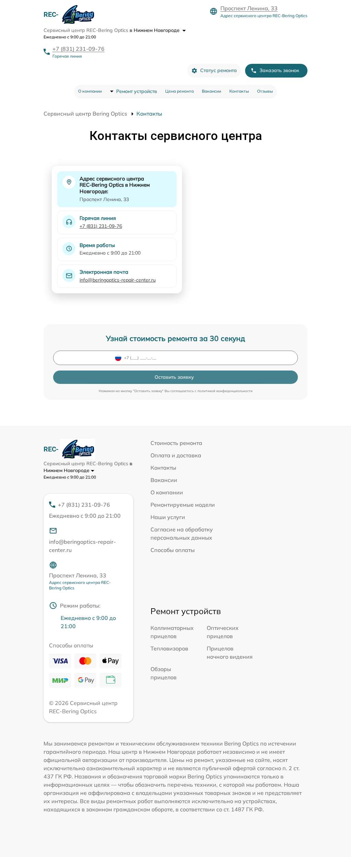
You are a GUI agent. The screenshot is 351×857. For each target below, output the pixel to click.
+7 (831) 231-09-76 (78, 48)
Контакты (239, 91)
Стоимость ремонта (176, 442)
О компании (90, 91)
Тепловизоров (169, 648)
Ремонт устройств (136, 91)
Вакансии (211, 91)
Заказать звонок (279, 70)
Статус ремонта (218, 70)
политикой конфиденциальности (225, 391)
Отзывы (265, 91)
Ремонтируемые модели (182, 504)
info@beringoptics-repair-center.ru (118, 280)
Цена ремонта (179, 91)
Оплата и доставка (175, 455)
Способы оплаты (172, 550)
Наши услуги (167, 517)
